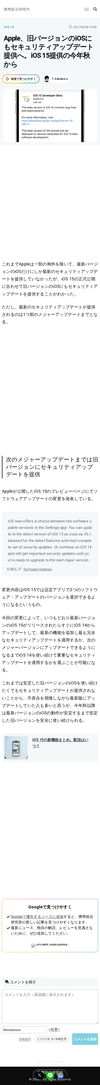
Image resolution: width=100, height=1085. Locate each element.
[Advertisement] (50, 204)
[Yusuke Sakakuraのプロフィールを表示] (57, 79)
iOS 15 (9, 27)
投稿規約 (25, 1039)
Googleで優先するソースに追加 (37, 916)
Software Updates (37, 569)
